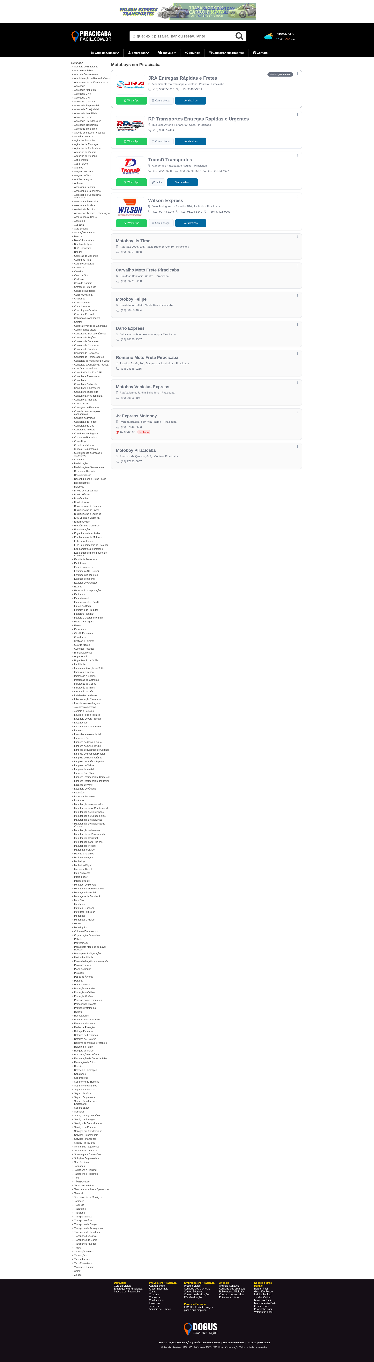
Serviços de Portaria (85, 1127)
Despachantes (82, 483)
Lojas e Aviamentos (84, 796)
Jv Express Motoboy (136, 416)
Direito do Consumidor (86, 490)
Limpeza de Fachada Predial (89, 753)
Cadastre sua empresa (232, 1288)
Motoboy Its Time (133, 240)
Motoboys (79, 904)
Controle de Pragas (84, 418)
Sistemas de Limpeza (85, 1150)
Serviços (77, 63)
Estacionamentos (83, 567)
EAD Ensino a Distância (87, 518)
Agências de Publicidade (87, 148)
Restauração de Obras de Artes (90, 1058)
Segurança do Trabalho (86, 1081)
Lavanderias (80, 722)
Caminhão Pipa (82, 259)
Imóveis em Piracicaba (127, 1291)
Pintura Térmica (82, 965)
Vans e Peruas (82, 1259)
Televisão (79, 1193)
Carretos (78, 271)
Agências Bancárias (84, 140)
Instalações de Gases (85, 695)
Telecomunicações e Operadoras (91, 1189)
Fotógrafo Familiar (84, 614)
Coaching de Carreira (85, 310)
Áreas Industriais (158, 1288)
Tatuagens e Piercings (86, 1174)
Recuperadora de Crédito (87, 1019)
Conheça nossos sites (231, 1294)
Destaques (120, 1282)
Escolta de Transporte (85, 559)
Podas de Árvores (83, 976)
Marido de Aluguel (84, 857)
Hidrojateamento (83, 652)
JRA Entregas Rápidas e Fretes (182, 78)
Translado (79, 1212)
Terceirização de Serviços (87, 1197)
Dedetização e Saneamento (89, 467)
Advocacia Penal (83, 117)
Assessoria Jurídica (84, 205)
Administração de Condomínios (91, 82)
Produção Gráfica (83, 996)
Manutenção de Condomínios (90, 816)
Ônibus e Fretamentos (86, 931)
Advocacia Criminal (84, 101)
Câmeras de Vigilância (86, 256)
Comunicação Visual (85, 329)
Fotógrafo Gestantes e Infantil (89, 617)
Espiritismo (80, 563)
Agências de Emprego (86, 144)
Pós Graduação (193, 1297)
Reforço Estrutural (83, 1031)
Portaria (78, 980)
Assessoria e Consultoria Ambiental (87, 196)
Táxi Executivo (82, 1181)
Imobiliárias (80, 664)
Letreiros (79, 730)
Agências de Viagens (85, 156)
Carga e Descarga (84, 263)
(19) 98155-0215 (131, 368)
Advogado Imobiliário (85, 128)
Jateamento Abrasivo (85, 707)
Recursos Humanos (84, 1023)
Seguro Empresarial (84, 1097)
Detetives (79, 486)
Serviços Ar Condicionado (88, 1123)
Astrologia (79, 221)
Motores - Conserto (84, 908)
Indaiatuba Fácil (263, 1294)
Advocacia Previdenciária (87, 121)
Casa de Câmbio (83, 283)
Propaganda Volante (85, 1004)
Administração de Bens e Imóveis (91, 78)
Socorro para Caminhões (87, 1154)
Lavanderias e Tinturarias (87, 726)
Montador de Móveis (85, 884)
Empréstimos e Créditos (87, 525)
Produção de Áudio (84, 988)
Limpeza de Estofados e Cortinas (91, 750)
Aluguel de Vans (83, 175)
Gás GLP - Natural (84, 633)
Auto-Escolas (81, 228)
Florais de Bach (82, 606)
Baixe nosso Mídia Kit (231, 1291)
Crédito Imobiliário (84, 445)
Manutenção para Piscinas (88, 842)
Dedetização (81, 463)
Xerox (77, 1271)
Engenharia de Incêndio (87, 533)
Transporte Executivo (85, 1236)
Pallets (77, 939)
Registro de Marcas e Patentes (90, 1043)
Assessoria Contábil (84, 187)
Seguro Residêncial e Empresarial (85, 1102)
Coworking (80, 441)
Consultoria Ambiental (86, 384)
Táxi (76, 1177)
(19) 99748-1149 (163, 211)
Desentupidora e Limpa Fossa (90, 479)
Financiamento (82, 598)
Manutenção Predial (85, 846)
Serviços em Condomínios (88, 1131)
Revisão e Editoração (85, 1070)
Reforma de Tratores (85, 1039)
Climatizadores (82, 306)
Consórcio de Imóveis (85, 368)
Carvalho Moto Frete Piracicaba (147, 270)
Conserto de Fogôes (85, 337)
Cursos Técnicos (193, 1291)
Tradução (79, 1205)
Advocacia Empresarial (86, 105)
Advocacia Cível (82, 93)
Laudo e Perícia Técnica (87, 715)
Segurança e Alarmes (85, 1085)
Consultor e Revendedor (87, 376)
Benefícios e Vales (84, 240)
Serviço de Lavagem (85, 1119)
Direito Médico (82, 494)
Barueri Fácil (261, 1288)
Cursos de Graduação (196, 1294)
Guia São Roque (263, 1291)
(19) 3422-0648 (163, 170)
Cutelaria (79, 459)
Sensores (79, 1111)
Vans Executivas (83, 1263)
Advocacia (79, 86)
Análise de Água (83, 179)
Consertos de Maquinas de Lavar (91, 360)
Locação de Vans (83, 785)
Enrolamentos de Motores (87, 537)
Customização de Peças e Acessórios (88, 454)
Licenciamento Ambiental (87, 734)
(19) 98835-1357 (131, 339)
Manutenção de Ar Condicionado (91, 808)
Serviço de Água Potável (87, 1115)
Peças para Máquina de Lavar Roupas (90, 948)
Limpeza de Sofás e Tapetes (89, 761)
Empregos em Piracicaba (128, 1288)
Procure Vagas (192, 1285)
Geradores (80, 637)
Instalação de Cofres (85, 683)
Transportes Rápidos (85, 1243)
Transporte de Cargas (85, 1224)
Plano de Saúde (82, 969)
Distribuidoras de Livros (86, 510)
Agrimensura (81, 160)
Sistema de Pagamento (86, 1146)
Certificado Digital (83, 294)
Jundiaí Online (262, 1297)
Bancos (78, 236)
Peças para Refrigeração (87, 953)
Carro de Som (81, 275)
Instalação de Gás (83, 691)
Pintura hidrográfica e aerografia (91, 961)
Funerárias (80, 629)
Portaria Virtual (82, 984)
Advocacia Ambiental (85, 90)
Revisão (78, 1066)
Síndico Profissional (84, 1142)
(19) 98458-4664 (131, 310)
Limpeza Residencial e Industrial (91, 781)
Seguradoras (81, 1078)
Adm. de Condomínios (86, 74)
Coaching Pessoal (84, 314)
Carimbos (79, 267)
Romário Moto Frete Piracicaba (147, 357)
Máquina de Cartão (84, 849)
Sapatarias (80, 1074)
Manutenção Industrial (86, 838)
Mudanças (79, 915)
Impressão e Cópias (84, 676)
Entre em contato (229, 1297)
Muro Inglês (80, 927)
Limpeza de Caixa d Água (88, 742)
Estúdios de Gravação (86, 582)
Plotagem (79, 973)
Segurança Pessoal (84, 1089)
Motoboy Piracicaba (136, 450)
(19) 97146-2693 (131, 426)
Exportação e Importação (87, 590)
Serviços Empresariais (86, 1135)
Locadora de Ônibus (85, 788)
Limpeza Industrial (84, 769)
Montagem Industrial (85, 892)
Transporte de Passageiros (88, 1228)
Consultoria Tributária (85, 399)
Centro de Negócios (84, 291)
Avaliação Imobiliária (85, 232)
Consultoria (80, 380)
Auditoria (79, 224)
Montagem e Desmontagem (89, 888)
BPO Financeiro (82, 248)
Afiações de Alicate (84, 136)
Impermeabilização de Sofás (89, 668)
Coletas (78, 322)
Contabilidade (81, 403)
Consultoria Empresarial (87, 388)
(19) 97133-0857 (131, 461)
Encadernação (82, 529)
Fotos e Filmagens (84, 621)
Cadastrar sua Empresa (228, 52)
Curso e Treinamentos (86, 449)
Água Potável (81, 163)
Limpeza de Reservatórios (88, 757)
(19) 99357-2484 (163, 130)
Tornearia (79, 1201)
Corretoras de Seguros (86, 433)
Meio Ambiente (82, 873)
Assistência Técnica (84, 209)
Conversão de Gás (84, 425)
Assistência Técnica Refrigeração (92, 213)
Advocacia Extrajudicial (86, 109)
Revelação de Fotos (84, 1062)
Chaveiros (79, 298)
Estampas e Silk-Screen (87, 571)
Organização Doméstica (87, 935)
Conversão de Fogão (85, 422)
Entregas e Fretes (83, 541)
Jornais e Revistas (84, 711)
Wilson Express (165, 200)
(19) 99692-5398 (163, 89)
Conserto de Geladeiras (87, 341)
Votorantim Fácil (263, 1312)
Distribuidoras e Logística (87, 514)
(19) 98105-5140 (191, 211)
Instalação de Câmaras (86, 680)
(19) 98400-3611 (192, 89)
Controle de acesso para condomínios (87, 412)
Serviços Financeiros (85, 1139)
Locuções (79, 792)
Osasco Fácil (261, 1306)
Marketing (79, 861)
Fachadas (79, 594)
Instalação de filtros (84, 687)
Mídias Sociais (82, 880)
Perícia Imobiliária (83, 957)
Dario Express (130, 328)
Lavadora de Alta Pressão (87, 718)
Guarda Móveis (82, 645)
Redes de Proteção (84, 1027)
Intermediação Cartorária (87, 699)
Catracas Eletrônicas (85, 287)
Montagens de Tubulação (87, 896)
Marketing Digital (83, 865)
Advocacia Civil (82, 97)
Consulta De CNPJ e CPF (87, 372)
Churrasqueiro (82, 302)
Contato (262, 52)
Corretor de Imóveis (84, 429)
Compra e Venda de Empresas (90, 326)
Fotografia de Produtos (86, 610)
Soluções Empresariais (86, 1158)
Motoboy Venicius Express (142, 386)
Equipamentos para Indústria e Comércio (90, 554)
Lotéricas (79, 800)
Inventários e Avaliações (87, 703)
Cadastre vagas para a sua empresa (198, 1308)
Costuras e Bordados (85, 437)
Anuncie (194, 52)
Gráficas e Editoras (84, 641)
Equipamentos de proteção (88, 549)
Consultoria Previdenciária (88, 395)
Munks (77, 923)
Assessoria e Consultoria (87, 191)
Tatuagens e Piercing (85, 1170)
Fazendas (154, 1303)
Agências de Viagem (85, 152)
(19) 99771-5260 (131, 281)
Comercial (154, 1297)
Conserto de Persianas (86, 353)
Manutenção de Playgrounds (89, 834)
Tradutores (80, 1209)
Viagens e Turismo (84, 1267)
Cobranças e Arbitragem (87, 318)
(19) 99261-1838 (131, 251)
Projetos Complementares (88, 1000)
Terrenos (154, 1306)
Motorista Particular (84, 912)
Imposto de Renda (84, 672)
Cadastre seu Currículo (197, 1288)
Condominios (156, 1300)
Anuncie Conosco (229, 1285)
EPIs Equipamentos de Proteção (91, 545)
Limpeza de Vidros (84, 765)
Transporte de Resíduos (87, 1232)
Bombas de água (83, 244)
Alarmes (78, 167)
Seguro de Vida (82, 1093)
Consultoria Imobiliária (86, 392)
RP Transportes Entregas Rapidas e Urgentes (198, 118)
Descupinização (82, 475)
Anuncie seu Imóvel (160, 1309)
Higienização (81, 656)
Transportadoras (83, 1216)
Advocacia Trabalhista (86, 125)
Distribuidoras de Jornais (87, 506)
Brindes (78, 252)
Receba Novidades (233, 1342)
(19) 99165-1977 (131, 397)
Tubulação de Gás (84, 1251)
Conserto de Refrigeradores (89, 357)
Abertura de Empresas (86, 66)
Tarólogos (79, 1166)
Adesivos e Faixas (84, 70)
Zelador (78, 1275)
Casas (152, 1291)
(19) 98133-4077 (218, 170)
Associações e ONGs (85, 217)
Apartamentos (157, 1285)
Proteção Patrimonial (85, 1008)
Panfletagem (81, 943)
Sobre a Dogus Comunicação (175, 1342)
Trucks (77, 1247)
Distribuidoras (81, 502)
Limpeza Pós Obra (84, 773)
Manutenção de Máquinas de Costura (89, 825)
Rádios (78, 1011)
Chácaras (154, 1294)
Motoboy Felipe (131, 299)
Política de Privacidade (207, 1342)
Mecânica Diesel (83, 869)
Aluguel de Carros (84, 171)
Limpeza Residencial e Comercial (92, 777)
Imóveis (168, 52)
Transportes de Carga (85, 1240)
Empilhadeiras (82, 521)
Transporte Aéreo (83, 1220)
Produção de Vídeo (84, 992)
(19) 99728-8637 (190, 170)
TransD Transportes (170, 159)
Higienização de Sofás (86, 660)
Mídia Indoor (80, 877)
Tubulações (80, 1255)
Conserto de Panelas (85, 349)
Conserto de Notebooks (86, 345)
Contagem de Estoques (86, 407)
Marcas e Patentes (84, 853)
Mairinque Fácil (262, 1300)
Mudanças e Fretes (84, 919)
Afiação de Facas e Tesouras (89, 132)
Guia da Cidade (105, 52)
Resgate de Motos (84, 1050)
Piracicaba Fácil (263, 1309)
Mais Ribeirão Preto (265, 1303)
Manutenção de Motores (87, 830)
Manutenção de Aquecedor (88, 804)
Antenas (78, 183)
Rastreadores (81, 1015)
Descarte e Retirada (84, 471)
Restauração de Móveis (86, 1054)
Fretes (77, 625)
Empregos (138, 52)
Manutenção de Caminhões (89, 812)
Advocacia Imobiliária (85, 113)
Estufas (78, 586)
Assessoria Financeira (86, 201)
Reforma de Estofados (86, 1035)
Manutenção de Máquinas (88, 819)
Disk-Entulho (81, 498)
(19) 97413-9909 (220, 211)
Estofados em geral (84, 579)
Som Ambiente (82, 1162)
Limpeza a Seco (82, 738)
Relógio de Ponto (83, 1046)
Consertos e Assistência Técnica (91, 364)
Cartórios (79, 279)
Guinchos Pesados (84, 648)
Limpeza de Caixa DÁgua (87, 746)
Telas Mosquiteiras (84, 1185)
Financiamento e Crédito (87, 602)
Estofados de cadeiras (86, 575)
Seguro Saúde (82, 1107)
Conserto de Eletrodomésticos (90, 333)
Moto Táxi (79, 900)
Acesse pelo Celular (259, 1342)
